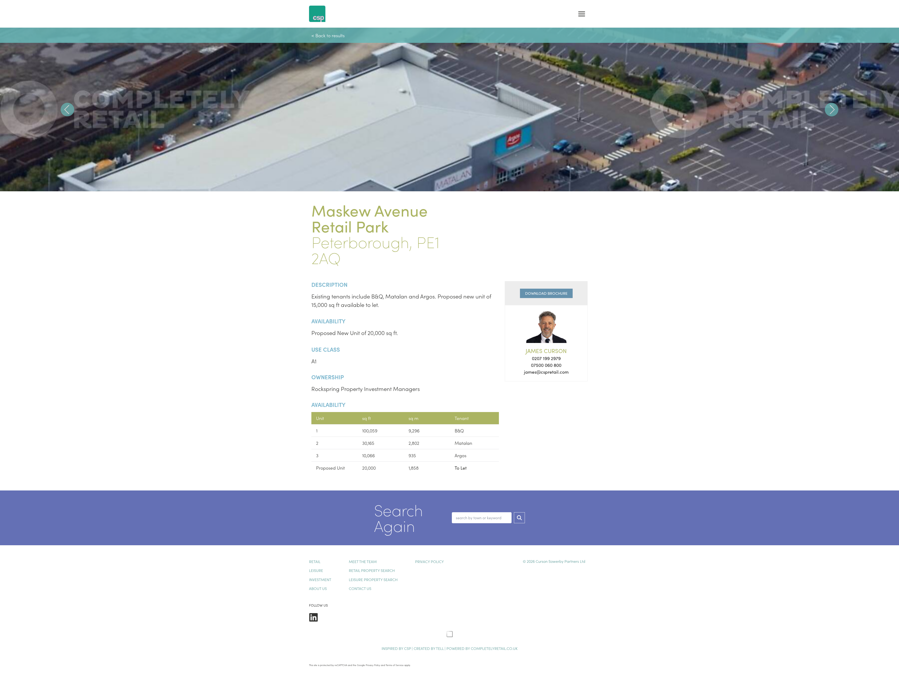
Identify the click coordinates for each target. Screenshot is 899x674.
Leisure (316, 570)
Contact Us (360, 588)
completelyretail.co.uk (494, 648)
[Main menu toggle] (581, 14)
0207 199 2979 (546, 358)
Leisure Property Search (373, 579)
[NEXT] (831, 109)
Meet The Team (363, 561)
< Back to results (328, 35)
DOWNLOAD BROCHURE (546, 293)
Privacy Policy (429, 561)
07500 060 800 (546, 365)
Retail (315, 561)
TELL (440, 648)
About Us (318, 588)
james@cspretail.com (546, 372)
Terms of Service (395, 665)
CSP (407, 648)
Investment (320, 579)
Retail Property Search (372, 570)
